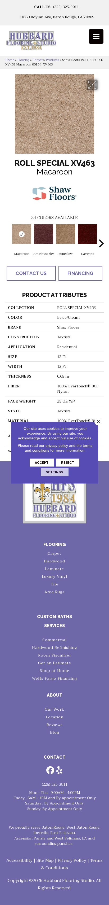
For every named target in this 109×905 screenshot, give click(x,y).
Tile (54, 584)
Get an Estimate (54, 663)
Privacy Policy (72, 860)
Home (9, 60)
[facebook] (50, 771)
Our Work (54, 709)
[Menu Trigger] (96, 36)
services (54, 625)
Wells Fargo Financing (54, 678)
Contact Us (31, 273)
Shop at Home (54, 670)
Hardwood (54, 561)
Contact (55, 757)
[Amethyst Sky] (43, 234)
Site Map (45, 860)
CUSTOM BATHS (54, 616)
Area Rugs (54, 592)
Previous (8, 235)
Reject (67, 462)
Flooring (23, 60)
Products (52, 60)
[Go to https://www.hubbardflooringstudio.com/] (54, 496)
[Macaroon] (22, 234)
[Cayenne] (87, 234)
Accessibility (19, 860)
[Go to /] (54, 42)
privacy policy (57, 445)
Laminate (54, 569)
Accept (41, 462)
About (54, 695)
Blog (54, 732)
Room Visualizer (54, 655)
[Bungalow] (65, 234)
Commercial (54, 640)
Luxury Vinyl (54, 576)
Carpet (38, 60)
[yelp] (59, 771)
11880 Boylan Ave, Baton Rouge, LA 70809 (56, 17)
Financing (80, 273)
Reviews (55, 725)
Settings (54, 472)
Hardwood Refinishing (54, 647)
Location (54, 717)
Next (101, 235)
